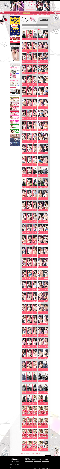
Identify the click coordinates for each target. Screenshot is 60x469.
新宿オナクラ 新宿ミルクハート (37, 461)
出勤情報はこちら (44, 20)
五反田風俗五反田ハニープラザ (45, 461)
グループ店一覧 (27, 14)
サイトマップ (42, 14)
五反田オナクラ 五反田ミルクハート (29, 461)
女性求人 (25, 453)
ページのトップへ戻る (49, 455)
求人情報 (38, 14)
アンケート (22, 14)
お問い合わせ (47, 14)
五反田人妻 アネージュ (41, 459)
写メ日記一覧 (27, 453)
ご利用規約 (33, 14)
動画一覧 (18, 14)
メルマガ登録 (12, 14)
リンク (42, 453)
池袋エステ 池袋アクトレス (28, 459)
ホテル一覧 (40, 453)
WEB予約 (37, 453)
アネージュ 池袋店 (38, 468)
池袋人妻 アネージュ (47, 459)
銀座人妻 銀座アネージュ (35, 459)
